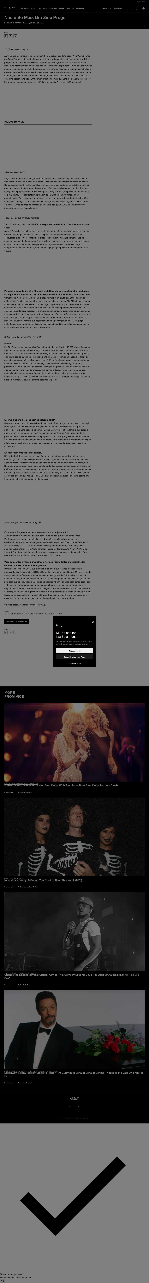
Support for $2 (74, 651)
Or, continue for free (74, 663)
